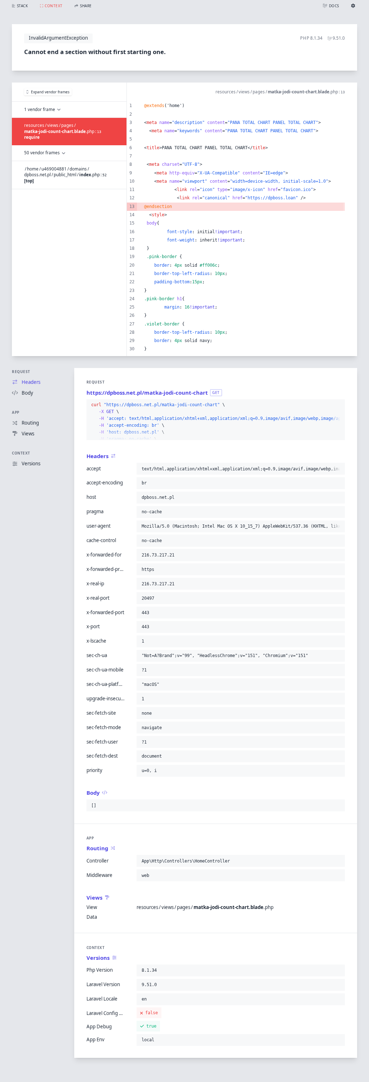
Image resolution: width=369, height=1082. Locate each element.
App (15, 412)
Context (21, 453)
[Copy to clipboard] (338, 405)
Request (21, 371)
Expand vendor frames (50, 91)
